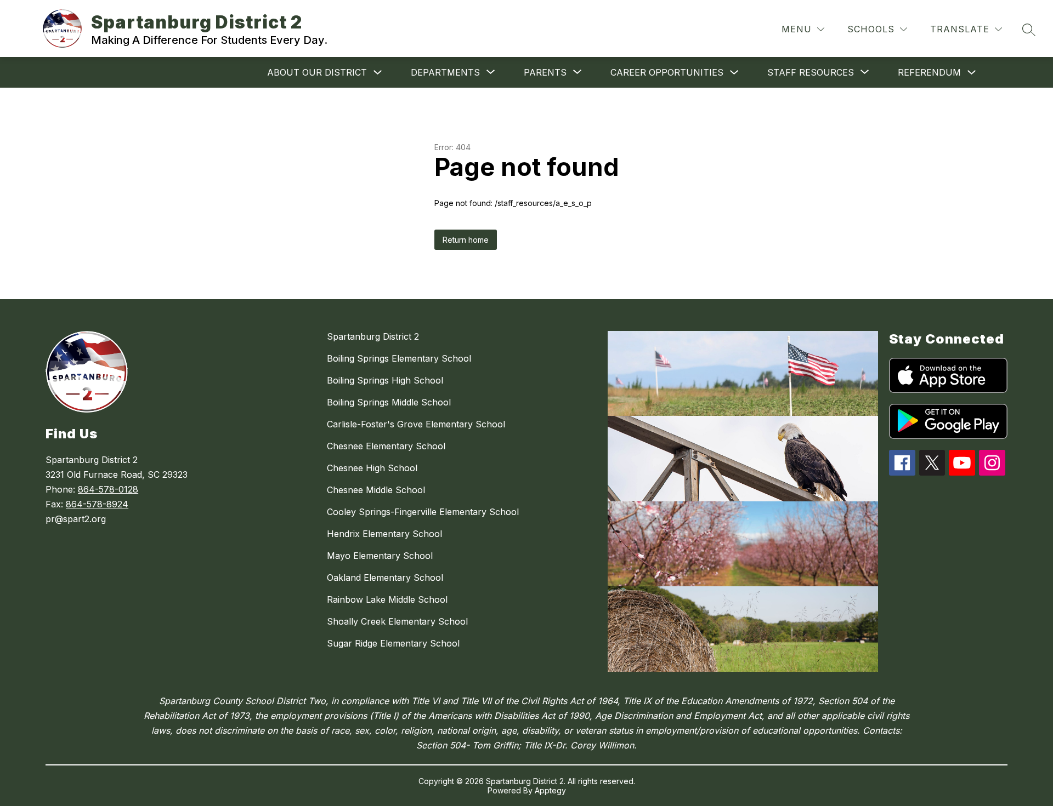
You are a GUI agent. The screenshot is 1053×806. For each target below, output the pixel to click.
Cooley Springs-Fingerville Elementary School (423, 511)
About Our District (317, 72)
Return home (466, 239)
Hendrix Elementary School (384, 533)
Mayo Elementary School (380, 555)
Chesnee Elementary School (386, 446)
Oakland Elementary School (385, 577)
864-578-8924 (97, 504)
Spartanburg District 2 (373, 336)
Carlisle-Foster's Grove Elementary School (416, 424)
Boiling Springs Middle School (389, 402)
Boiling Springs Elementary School (399, 358)
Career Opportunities (666, 72)
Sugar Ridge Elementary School (393, 643)
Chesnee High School (372, 467)
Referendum (929, 72)
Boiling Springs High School (385, 380)
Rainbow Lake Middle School (387, 599)
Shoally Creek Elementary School (397, 621)
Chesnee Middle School (376, 489)
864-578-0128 (108, 489)
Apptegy (550, 790)
